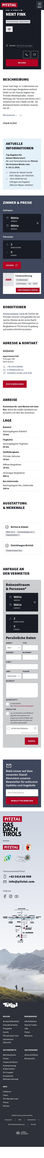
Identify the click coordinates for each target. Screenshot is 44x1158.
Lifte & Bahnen (30, 1021)
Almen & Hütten (31, 1055)
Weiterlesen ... (10, 115)
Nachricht (10, 681)
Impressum (8, 1120)
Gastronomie (31, 1050)
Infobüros (7, 1091)
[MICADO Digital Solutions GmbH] (22, 1133)
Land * (8, 671)
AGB (19, 1120)
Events (6, 1032)
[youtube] (17, 896)
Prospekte (7, 1028)
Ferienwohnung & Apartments (9, 1067)
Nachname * (27, 652)
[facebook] (5, 896)
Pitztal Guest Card (10, 1035)
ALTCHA (34, 733)
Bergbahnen (30, 1016)
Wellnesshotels (9, 1055)
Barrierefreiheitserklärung (16, 1125)
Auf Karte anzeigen (25, 45)
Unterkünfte (9, 1050)
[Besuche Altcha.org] (35, 728)
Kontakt (33, 1125)
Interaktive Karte (10, 1025)
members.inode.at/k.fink (19, 373)
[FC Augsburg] (17, 847)
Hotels (6, 1058)
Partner (6, 1106)
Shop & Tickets (30, 1025)
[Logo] (9, 5)
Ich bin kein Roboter (19, 728)
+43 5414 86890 (15, 366)
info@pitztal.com (21, 882)
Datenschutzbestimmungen (23, 706)
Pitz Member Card (10, 1098)
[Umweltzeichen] (23, 859)
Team (5, 1095)
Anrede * (9, 643)
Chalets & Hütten (10, 1062)
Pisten (27, 1032)
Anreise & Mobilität (11, 1021)
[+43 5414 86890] (26, 54)
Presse (6, 1102)
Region (6, 1016)
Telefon (25, 671)
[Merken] (34, 54)
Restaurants (29, 1058)
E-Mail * (9, 662)
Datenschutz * (12, 700)
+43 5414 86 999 (20, 877)
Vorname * (10, 652)
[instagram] (11, 896)
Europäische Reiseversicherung (10, 1077)
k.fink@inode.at (15, 369)
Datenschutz (32, 1120)
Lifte (26, 1028)
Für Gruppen (8, 1072)
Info (5, 1087)
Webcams (28, 1035)
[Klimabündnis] (7, 859)
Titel (24, 643)
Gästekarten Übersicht (8, 1041)
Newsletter (11, 709)
